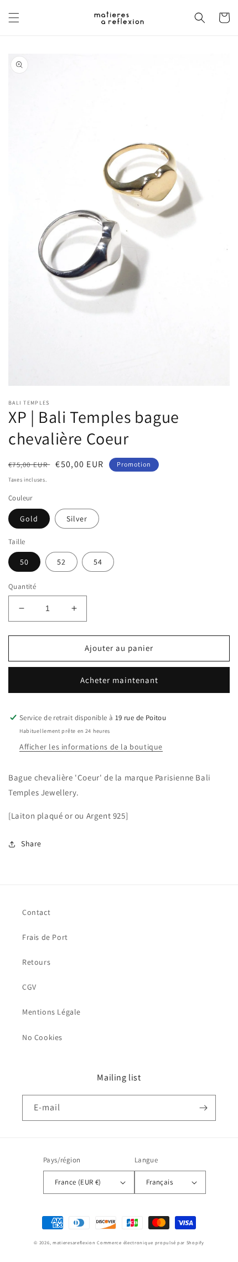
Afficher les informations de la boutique (91, 747)
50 (24, 562)
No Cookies (42, 1037)
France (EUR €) (78, 1182)
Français (159, 1182)
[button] (14, 18)
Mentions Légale (51, 1012)
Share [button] (31, 844)
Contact (36, 912)
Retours (36, 962)
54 (98, 562)
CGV (29, 987)
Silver (76, 519)
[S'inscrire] (203, 1108)
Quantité (22, 586)
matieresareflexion (74, 1242)
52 (61, 562)
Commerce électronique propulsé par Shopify (150, 1242)
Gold (29, 519)
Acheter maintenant (119, 680)
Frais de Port (45, 937)
